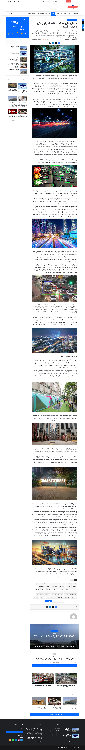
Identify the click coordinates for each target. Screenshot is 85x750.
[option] (54, 636)
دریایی (65, 13)
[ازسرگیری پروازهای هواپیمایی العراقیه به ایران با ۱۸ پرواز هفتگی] (23, 53)
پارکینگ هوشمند (61, 586)
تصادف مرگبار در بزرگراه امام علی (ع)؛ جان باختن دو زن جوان (54, 706)
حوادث (33, 13)
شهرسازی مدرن (46, 594)
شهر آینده (66, 594)
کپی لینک (48, 601)
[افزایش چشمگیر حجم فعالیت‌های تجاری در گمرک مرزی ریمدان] (39, 701)
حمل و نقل (67, 589)
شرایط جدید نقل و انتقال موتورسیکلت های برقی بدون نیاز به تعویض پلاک (13, 65)
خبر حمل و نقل (49, 589)
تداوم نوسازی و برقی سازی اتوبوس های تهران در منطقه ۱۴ (14, 47)
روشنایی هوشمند (48, 591)
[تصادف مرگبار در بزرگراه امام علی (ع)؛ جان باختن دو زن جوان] (54, 701)
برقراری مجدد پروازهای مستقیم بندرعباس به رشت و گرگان (71, 706)
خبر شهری (43, 589)
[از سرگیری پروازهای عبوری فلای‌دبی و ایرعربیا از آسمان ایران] (23, 59)
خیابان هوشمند (73, 591)
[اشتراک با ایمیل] (50, 43)
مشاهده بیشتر (70, 741)
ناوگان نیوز (42, 597)
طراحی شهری (67, 597)
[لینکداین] (53, 43)
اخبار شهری (51, 583)
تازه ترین (23, 41)
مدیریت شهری (60, 597)
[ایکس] (56, 43)
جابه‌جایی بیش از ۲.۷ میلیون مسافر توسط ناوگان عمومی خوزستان (54, 1)
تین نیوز (72, 579)
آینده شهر (68, 583)
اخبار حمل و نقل (75, 13)
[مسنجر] (83, 27)
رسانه (67, 591)
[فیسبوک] (59, 43)
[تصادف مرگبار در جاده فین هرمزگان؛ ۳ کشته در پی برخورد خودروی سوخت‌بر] (12, 111)
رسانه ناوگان (55, 591)
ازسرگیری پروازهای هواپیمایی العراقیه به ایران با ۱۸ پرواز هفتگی (14, 53)
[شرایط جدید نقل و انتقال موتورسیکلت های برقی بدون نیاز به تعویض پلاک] (23, 65)
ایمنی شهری (68, 586)
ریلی (61, 13)
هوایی (69, 13)
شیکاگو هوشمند (39, 594)
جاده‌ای (57, 13)
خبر (54, 589)
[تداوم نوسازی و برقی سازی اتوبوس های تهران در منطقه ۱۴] (23, 48)
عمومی (29, 13)
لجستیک (50, 734)
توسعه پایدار (74, 589)
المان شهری (39, 583)
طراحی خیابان (74, 597)
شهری (53, 13)
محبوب (11, 41)
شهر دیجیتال (60, 594)
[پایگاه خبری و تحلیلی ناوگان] (73, 7)
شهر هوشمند (53, 594)
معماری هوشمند (53, 597)
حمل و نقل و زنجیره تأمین (42, 13)
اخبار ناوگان (45, 583)
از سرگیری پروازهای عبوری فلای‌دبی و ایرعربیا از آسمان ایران (55, 636)
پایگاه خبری (48, 586)
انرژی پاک (74, 586)
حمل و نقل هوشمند (61, 589)
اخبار (63, 583)
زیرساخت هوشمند (73, 594)
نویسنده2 (73, 39)
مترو (49, 13)
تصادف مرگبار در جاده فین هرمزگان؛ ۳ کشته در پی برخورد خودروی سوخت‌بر (12, 117)
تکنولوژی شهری (41, 586)
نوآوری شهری (36, 597)
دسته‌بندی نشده (53, 732)
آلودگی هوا (74, 583)
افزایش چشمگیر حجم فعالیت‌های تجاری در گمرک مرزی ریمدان (40, 706)
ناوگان (47, 597)
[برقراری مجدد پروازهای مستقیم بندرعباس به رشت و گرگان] (70, 701)
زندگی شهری (41, 591)
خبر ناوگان (37, 589)
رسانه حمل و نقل (62, 591)
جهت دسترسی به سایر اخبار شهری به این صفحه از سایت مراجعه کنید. (62, 577)
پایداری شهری (54, 586)
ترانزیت (51, 728)
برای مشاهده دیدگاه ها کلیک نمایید (54, 714)
